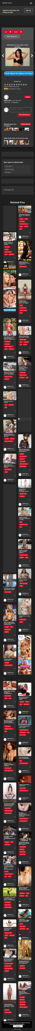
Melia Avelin (23, 266)
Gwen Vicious (8, 376)
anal (21, 342)
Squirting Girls (11, 946)
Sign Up (28, 10)
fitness (27, 701)
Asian (21, 305)
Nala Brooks (23, 375)
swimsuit (11, 254)
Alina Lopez (23, 339)
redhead (22, 377)
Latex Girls (10, 480)
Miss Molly (22, 1002)
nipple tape (23, 466)
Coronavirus (23, 456)
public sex (22, 854)
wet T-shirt (22, 735)
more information (19, 1024)
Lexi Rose (22, 928)
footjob (7, 842)
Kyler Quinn (8, 469)
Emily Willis (23, 847)
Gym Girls (25, 713)
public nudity (23, 310)
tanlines (7, 379)
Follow (27, 97)
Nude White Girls (26, 505)
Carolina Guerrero (24, 224)
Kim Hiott (22, 968)
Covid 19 (22, 459)
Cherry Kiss (8, 592)
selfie (26, 557)
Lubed (6, 249)
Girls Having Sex (11, 707)
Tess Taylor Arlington (9, 770)
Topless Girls (25, 594)
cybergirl (22, 965)
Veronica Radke (24, 763)
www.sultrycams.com (13, 36)
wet (21, 229)
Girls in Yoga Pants (12, 916)
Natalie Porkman (9, 729)
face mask (22, 461)
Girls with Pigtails (26, 566)
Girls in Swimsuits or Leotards (15, 357)
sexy (6, 254)
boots (6, 871)
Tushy (25, 344)
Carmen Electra (24, 730)
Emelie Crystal (23, 524)
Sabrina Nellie (8, 665)
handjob (22, 849)
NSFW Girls (7, 3)
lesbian (7, 971)
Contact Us (9, 189)
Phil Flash (8, 172)
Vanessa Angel (8, 810)
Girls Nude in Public (27, 321)
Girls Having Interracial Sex (14, 740)
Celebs (24, 799)
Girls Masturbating (27, 829)
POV (6, 698)
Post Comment (24, 115)
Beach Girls (25, 237)
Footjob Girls (10, 853)
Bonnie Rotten (9, 963)
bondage (22, 997)
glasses (12, 438)
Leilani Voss (23, 308)
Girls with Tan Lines (12, 388)
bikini (26, 219)
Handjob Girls (26, 863)
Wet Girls (24, 743)
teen (21, 313)
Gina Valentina (8, 968)
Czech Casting (9, 169)
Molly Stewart (23, 1007)
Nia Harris (26, 704)
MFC (12, 627)
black (21, 924)
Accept (18, 1026)
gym (21, 704)
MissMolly (22, 1004)
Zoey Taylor (8, 907)
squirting (12, 935)
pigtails (21, 557)
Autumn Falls (8, 933)
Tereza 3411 (8, 1012)
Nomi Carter (8, 252)
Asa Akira (22, 893)
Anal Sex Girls (26, 353)
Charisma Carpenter (24, 790)
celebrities (22, 732)
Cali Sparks (7, 902)
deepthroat (8, 966)
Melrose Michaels (9, 441)
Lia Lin (26, 226)
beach (21, 219)
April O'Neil (8, 696)
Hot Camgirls (10, 125)
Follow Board (25, 124)
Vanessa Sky (8, 813)
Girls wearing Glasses (12, 450)
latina (21, 226)
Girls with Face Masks (27, 475)
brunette (22, 221)
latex (6, 472)
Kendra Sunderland (24, 818)
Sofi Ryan (7, 844)
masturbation (23, 821)
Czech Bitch (8, 166)
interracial (22, 372)
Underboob (10, 674)
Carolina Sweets (9, 874)
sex (21, 344)
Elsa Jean (11, 405)
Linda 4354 (7, 808)
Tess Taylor (8, 768)
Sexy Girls (25, 275)
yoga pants (7, 904)
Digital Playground (9, 346)
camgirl (7, 438)
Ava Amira (7, 341)
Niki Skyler (7, 629)
